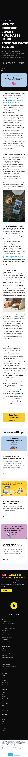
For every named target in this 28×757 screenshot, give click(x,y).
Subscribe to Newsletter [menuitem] (7, 733)
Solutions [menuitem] (5, 662)
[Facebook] (16, 614)
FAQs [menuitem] (3, 726)
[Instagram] (14, 614)
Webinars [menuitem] (4, 705)
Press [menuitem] (3, 721)
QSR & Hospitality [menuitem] (6, 671)
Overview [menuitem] (4, 619)
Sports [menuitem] (3, 675)
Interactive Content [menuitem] (6, 650)
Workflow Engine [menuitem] (6, 635)
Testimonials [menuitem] (5, 703)
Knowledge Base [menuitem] (5, 698)
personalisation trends (17, 347)
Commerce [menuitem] (4, 655)
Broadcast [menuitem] (4, 680)
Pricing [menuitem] (3, 723)
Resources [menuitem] (5, 689)
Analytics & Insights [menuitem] (6, 641)
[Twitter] (9, 614)
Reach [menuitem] (3, 648)
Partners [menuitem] (4, 728)
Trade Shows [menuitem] (5, 668)
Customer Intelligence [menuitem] (7, 653)
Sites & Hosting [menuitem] (5, 630)
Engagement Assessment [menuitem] (8, 692)
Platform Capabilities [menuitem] (8, 628)
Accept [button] (11, 754)
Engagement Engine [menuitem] (6, 621)
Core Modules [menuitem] (6, 646)
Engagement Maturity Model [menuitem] (8, 623)
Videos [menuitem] (3, 708)
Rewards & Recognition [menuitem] (7, 657)
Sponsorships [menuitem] (5, 682)
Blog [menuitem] (3, 694)
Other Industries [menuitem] (5, 684)
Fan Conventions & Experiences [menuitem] (9, 666)
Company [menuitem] (4, 714)
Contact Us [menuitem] (4, 730)
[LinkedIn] (11, 614)
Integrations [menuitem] (5, 639)
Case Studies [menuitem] (5, 710)
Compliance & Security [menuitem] (7, 637)
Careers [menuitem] (4, 719)
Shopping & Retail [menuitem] (6, 673)
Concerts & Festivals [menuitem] (6, 678)
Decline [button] (17, 754)
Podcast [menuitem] (4, 696)
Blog (3, 20)
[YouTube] (18, 614)
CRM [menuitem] (3, 632)
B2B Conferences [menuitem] (6, 664)
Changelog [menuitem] (4, 701)
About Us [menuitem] (4, 717)
